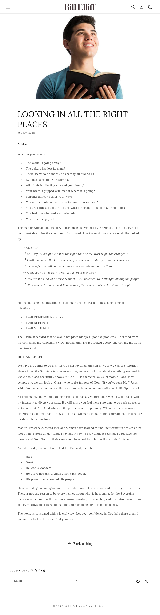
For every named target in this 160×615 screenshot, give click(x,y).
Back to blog (83, 544)
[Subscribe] (75, 580)
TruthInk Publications (73, 606)
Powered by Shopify (96, 606)
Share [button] (24, 144)
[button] (8, 7)
